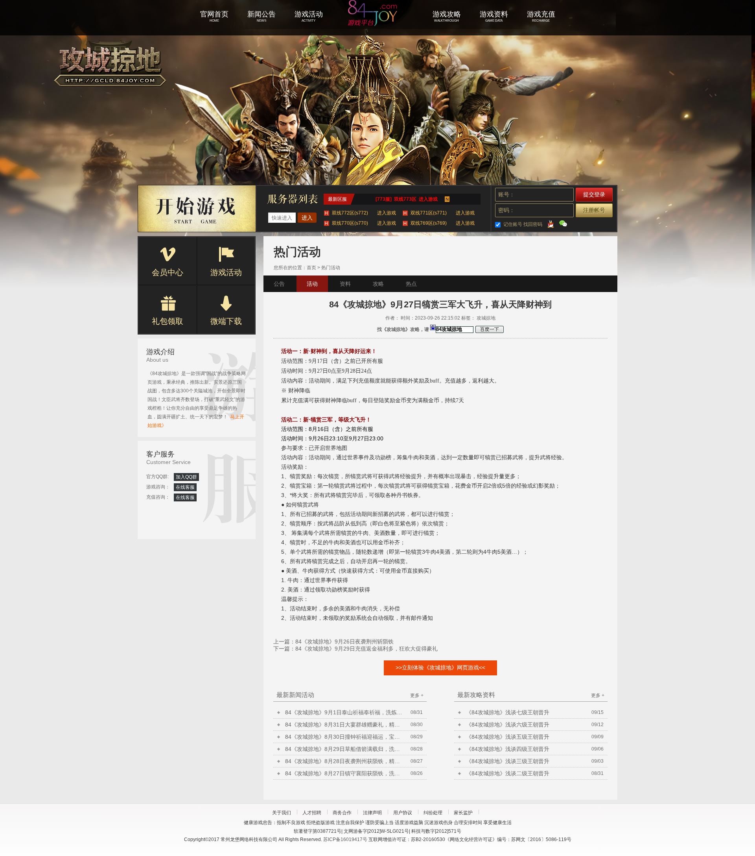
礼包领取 (167, 321)
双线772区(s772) (364, 213)
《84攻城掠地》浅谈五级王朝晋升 (507, 737)
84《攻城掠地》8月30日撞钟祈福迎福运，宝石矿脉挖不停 (344, 737)
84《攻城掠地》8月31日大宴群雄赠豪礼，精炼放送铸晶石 (344, 724)
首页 (311, 267)
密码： (506, 210)
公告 (279, 284)
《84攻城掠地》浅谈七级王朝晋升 (507, 712)
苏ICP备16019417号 (345, 839)
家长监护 (463, 812)
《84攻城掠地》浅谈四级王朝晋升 (507, 749)
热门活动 (330, 267)
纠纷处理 (433, 812)
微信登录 (563, 223)
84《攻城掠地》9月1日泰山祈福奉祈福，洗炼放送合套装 (344, 712)
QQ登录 (550, 223)
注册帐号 (594, 210)
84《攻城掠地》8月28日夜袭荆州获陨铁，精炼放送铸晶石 (344, 761)
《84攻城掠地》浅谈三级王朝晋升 (507, 761)
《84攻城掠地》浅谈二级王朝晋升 (507, 773)
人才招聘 (311, 812)
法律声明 (372, 812)
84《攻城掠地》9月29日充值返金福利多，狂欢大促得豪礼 (366, 648)
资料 (345, 284)
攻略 (378, 284)
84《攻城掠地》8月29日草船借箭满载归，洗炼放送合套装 (344, 749)
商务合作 (342, 812)
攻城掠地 (377, 23)
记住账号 (512, 224)
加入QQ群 (186, 477)
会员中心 (167, 272)
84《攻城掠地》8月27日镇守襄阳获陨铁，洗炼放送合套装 (344, 773)
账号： (506, 194)
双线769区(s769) (443, 223)
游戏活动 (226, 272)
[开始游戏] (197, 208)
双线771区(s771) (443, 213)
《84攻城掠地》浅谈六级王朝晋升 (507, 724)
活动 (312, 284)
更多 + (417, 695)
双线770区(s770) (364, 223)
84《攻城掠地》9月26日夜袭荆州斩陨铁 (344, 641)
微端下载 (226, 321)
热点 (411, 284)
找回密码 (532, 224)
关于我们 (281, 812)
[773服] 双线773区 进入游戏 (407, 199)
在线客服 (185, 487)
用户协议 (402, 812)
